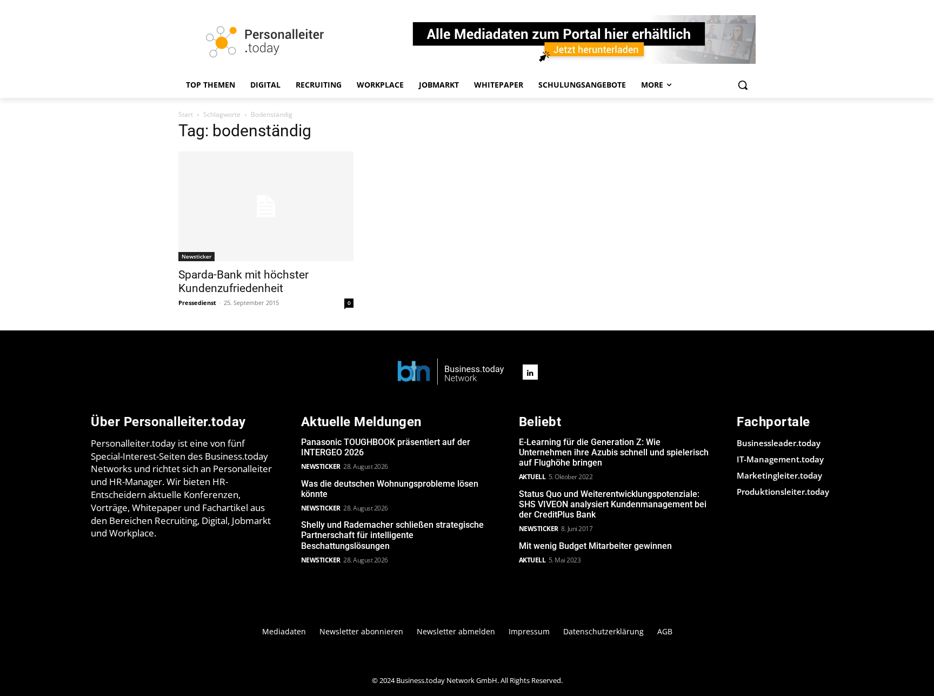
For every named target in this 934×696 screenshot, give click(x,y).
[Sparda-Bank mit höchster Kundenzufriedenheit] (265, 206)
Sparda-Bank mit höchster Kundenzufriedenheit (243, 281)
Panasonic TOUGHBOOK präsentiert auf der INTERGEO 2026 (385, 447)
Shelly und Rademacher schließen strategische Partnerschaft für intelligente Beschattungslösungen (392, 535)
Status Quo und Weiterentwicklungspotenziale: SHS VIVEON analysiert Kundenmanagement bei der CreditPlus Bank (612, 504)
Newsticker (196, 256)
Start (185, 114)
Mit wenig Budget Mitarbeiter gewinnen (595, 546)
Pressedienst (197, 303)
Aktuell (532, 476)
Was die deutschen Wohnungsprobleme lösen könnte (389, 489)
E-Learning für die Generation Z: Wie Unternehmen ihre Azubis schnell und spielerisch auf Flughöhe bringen (614, 452)
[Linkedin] (530, 372)
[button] (743, 85)
